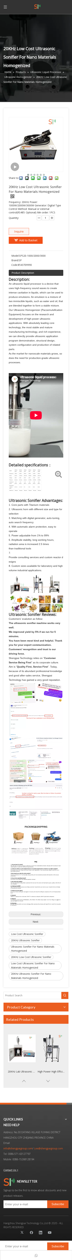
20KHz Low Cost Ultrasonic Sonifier (31, 957)
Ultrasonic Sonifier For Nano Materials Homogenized (32, 949)
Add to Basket (28, 240)
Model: (15, 255)
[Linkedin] (40, 1232)
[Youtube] (49, 1232)
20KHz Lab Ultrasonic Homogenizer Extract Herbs (22, 1071)
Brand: (15, 260)
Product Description (23, 272)
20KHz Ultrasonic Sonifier (25, 940)
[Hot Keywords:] (64, 995)
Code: (14, 264)
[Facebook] (31, 1232)
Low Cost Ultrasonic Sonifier (27, 934)
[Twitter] (22, 1232)
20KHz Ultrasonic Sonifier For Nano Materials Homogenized (31, 976)
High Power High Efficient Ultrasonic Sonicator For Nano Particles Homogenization (52, 1071)
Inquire (19, 231)
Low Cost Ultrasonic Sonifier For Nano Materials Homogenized (33, 965)
